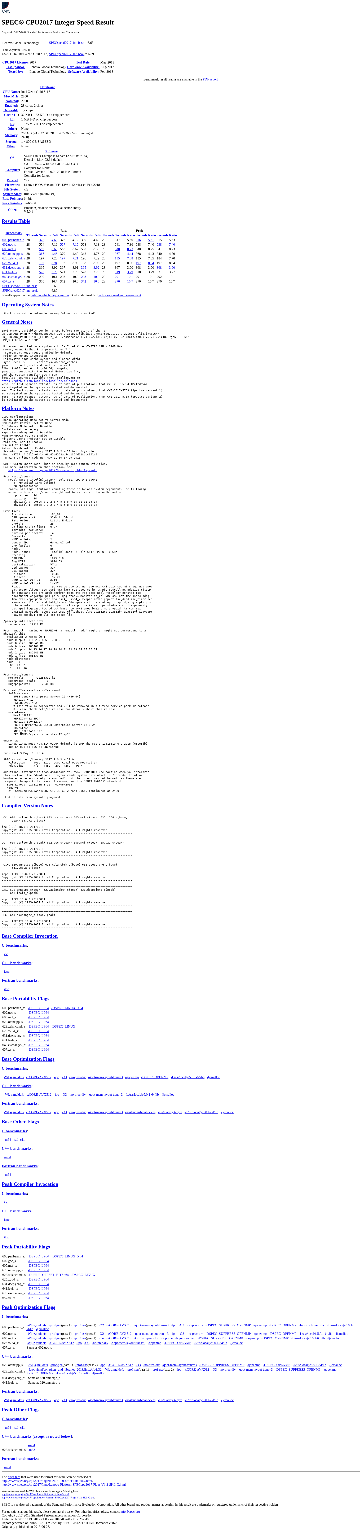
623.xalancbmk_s (14, 258)
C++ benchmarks (16, 963)
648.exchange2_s (13, 277)
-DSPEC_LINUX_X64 (67, 1008)
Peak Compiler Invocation (30, 1184)
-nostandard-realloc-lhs (140, 1112)
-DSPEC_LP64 (38, 1008)
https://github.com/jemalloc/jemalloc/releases (39, 380)
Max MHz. (11, 96)
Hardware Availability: (83, 67)
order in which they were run (50, 295)
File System (12, 189)
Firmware (12, 185)
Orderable (11, 110)
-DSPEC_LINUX (63, 1026)
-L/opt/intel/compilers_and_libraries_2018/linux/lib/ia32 (65, 1369)
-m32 (31, 1450)
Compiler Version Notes (27, 805)
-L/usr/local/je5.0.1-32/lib (72, 1373)
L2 (12, 119)
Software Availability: (83, 71)
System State (12, 194)
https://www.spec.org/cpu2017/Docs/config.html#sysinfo (52, 470)
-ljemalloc (213, 1077)
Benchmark (14, 233)
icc (6, 954)
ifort (6, 989)
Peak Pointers (12, 203)
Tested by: (15, 71)
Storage (10, 141)
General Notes (17, 322)
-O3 (64, 1077)
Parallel (12, 180)
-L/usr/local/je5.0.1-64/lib (187, 1077)
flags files (14, 1477)
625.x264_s (10, 263)
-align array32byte (170, 1112)
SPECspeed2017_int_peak (66, 54)
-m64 (7, 1139)
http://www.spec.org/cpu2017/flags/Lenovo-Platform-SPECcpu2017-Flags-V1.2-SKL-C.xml (48, 1497)
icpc (6, 971)
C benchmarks (14, 945)
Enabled (11, 105)
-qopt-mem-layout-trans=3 (105, 1077)
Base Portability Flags (25, 998)
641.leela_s (9, 272)
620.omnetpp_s (12, 253)
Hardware (47, 87)
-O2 (101, 1325)
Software (51, 151)
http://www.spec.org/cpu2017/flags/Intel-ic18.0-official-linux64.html (47, 1481)
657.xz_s (8, 281)
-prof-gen (55, 1325)
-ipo (56, 1077)
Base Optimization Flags (28, 1059)
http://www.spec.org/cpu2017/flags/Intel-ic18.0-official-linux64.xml (35, 1494)
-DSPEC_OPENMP (154, 1077)
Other (12, 128)
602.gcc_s (9, 244)
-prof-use (80, 1325)
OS (12, 157)
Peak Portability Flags (26, 1246)
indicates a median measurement (119, 295)
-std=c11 (19, 1139)
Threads (32, 235)
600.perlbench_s (13, 240)
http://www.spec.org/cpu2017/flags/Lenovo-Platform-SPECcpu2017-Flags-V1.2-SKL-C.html (64, 1484)
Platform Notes (18, 408)
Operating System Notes (28, 304)
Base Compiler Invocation (30, 936)
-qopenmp (132, 1077)
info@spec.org (130, 1511)
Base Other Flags (20, 1121)
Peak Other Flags (20, 1409)
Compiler (12, 170)
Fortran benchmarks (19, 980)
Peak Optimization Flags (28, 1307)
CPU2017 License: (15, 62)
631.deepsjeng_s (13, 267)
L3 (12, 124)
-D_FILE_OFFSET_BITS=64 (48, 1275)
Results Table (16, 221)
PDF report (210, 79)
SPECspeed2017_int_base (66, 42)
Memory (11, 135)
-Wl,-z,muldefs (14, 1077)
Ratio (55, 235)
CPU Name (11, 91)
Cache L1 (11, 115)
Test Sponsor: (15, 67)
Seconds (45, 235)
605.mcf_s (9, 249)
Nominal (12, 101)
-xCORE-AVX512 (38, 1077)
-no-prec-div (77, 1077)
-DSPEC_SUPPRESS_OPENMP (228, 1325)
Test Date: (83, 62)
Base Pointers (12, 198)
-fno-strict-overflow (312, 1325)
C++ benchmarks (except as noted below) (37, 1436)
